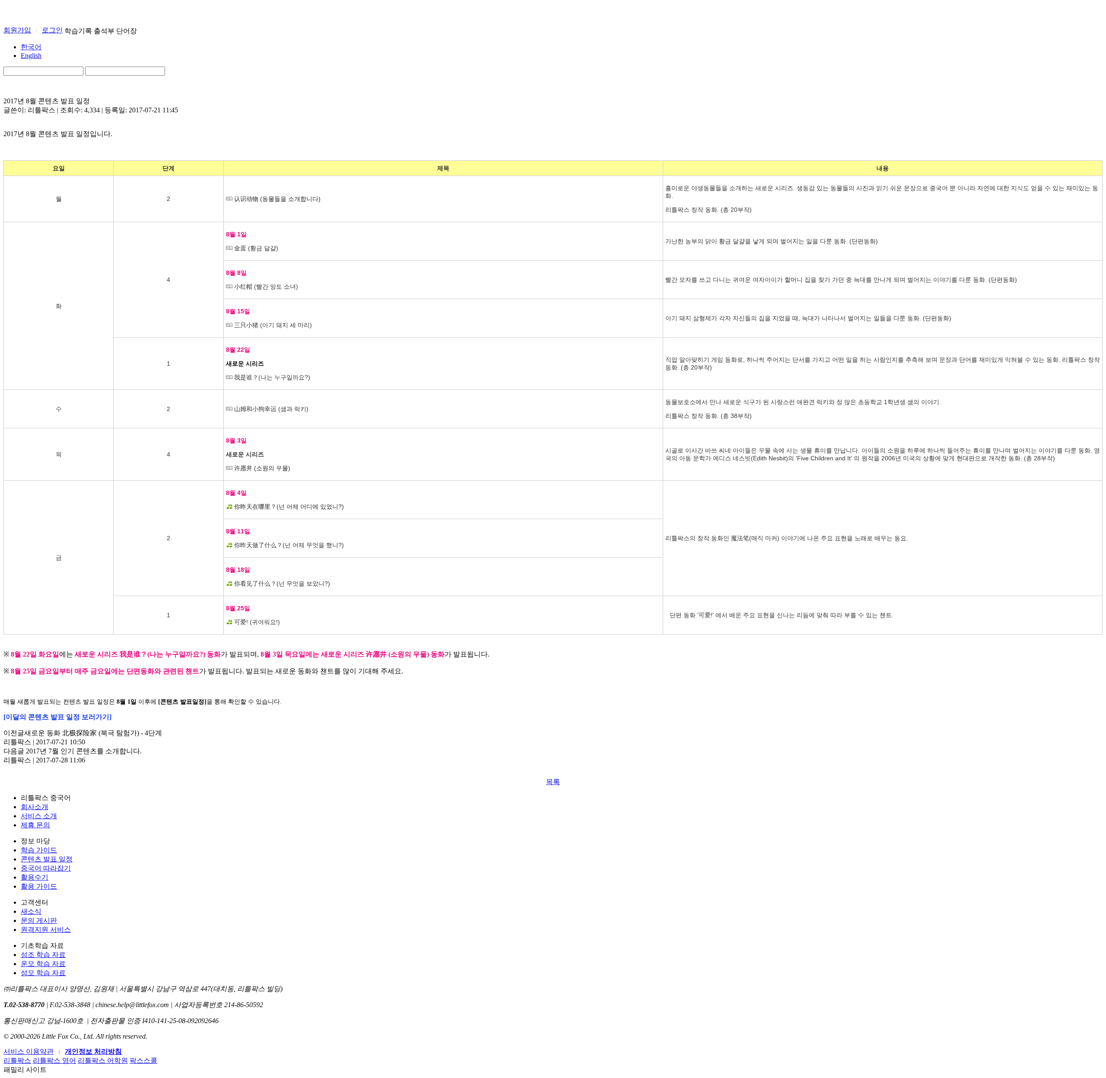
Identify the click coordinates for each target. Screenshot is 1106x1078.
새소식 (31, 911)
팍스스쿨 (143, 1060)
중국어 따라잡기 (46, 868)
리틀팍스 (17, 1060)
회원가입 (17, 30)
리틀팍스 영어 (54, 1060)
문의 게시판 (39, 920)
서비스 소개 (39, 816)
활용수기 (34, 877)
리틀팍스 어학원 (103, 1060)
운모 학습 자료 (43, 963)
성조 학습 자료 (43, 954)
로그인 (52, 30)
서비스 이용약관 (28, 1051)
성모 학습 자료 (43, 972)
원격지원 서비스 (46, 929)
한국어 (31, 47)
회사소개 (34, 806)
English (31, 55)
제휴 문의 (35, 825)
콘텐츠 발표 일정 (47, 859)
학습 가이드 (39, 850)
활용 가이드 (39, 886)
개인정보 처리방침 (93, 1051)
